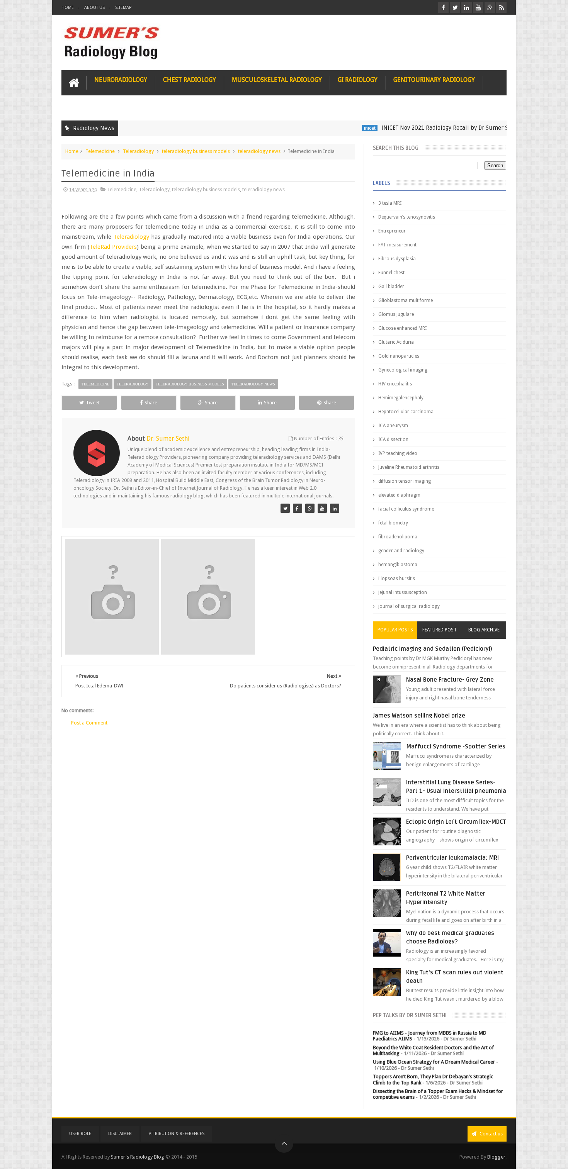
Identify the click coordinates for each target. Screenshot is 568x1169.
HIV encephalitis (395, 384)
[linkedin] (466, 7)
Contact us (490, 1134)
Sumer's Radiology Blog (137, 1157)
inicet (347, 128)
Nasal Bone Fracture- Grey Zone (450, 679)
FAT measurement (397, 245)
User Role (80, 1133)
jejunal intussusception (402, 592)
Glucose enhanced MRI (402, 328)
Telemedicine (100, 151)
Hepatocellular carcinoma (406, 411)
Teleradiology (138, 151)
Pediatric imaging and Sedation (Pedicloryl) (432, 648)
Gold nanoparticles (398, 356)
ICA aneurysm (393, 425)
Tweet (93, 403)
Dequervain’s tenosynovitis (406, 217)
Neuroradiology (120, 79)
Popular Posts (395, 630)
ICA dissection (393, 439)
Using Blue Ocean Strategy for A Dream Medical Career (434, 1062)
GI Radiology (358, 79)
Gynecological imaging (402, 370)
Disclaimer (120, 1133)
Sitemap (123, 7)
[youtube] (478, 7)
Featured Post (439, 630)
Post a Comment (89, 723)
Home (67, 7)
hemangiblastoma (397, 564)
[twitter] (455, 7)
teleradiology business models (196, 151)
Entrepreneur (392, 231)
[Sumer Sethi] (285, 508)
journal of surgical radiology (409, 606)
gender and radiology (401, 550)
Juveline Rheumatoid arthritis (408, 467)
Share (151, 403)
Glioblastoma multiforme (405, 300)
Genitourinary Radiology (434, 79)
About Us (94, 7)
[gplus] (490, 7)
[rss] (501, 7)
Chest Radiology (189, 79)
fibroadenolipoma (397, 537)
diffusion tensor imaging (404, 481)
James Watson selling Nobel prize (419, 715)
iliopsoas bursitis (396, 578)
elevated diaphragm (399, 495)
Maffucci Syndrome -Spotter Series (455, 746)
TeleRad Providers (113, 246)
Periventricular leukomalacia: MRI (452, 857)
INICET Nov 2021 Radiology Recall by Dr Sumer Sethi (427, 127)
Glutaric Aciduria (396, 342)
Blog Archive (484, 630)
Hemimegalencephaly (400, 397)
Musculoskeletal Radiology (277, 79)
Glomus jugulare (396, 314)
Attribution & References (176, 1133)
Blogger (496, 1157)
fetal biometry (393, 523)
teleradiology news (259, 151)
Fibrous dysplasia (397, 258)
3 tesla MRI (389, 203)
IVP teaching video (397, 453)
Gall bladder (391, 286)
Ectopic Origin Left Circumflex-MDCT (456, 821)
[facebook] (443, 7)
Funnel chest (391, 272)
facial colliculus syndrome (406, 509)
